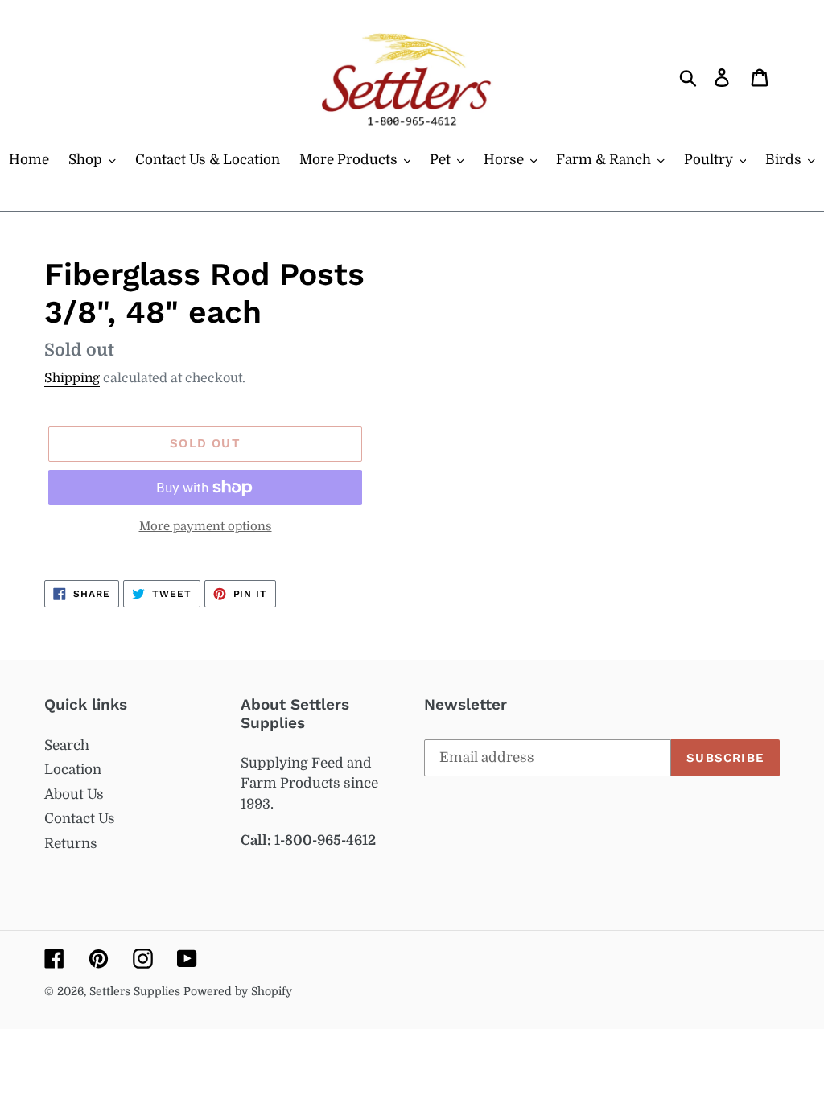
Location (72, 769)
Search (66, 745)
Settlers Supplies (136, 991)
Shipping (72, 378)
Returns (70, 843)
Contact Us (79, 818)
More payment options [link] (205, 526)
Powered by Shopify (237, 991)
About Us (74, 794)
